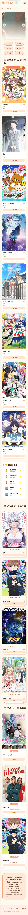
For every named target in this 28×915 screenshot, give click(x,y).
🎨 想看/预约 (14, 111)
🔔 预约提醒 (14, 759)
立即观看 (9, 34)
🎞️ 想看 (14, 555)
